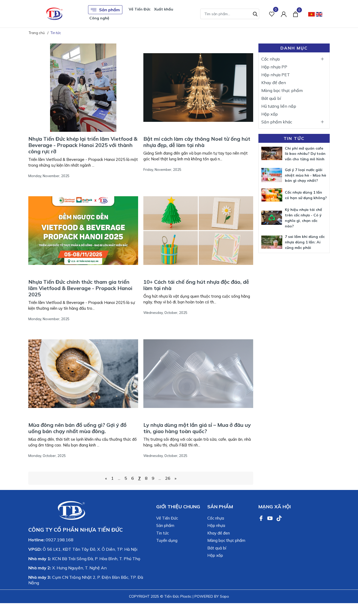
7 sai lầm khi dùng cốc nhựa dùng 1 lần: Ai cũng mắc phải (305, 242)
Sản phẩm (109, 9)
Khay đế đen (273, 82)
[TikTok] (279, 517)
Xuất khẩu (163, 9)
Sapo (224, 596)
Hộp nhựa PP (274, 66)
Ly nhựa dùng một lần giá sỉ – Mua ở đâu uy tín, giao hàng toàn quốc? (197, 428)
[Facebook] (261, 517)
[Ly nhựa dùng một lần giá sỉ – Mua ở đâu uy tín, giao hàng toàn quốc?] (198, 374)
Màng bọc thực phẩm (282, 90)
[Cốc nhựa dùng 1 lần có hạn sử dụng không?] (271, 194)
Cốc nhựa (270, 59)
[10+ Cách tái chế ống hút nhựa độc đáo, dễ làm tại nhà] (198, 231)
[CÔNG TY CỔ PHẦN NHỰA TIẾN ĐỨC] (54, 14)
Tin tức (294, 138)
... (119, 478)
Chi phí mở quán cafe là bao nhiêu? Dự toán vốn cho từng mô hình (305, 154)
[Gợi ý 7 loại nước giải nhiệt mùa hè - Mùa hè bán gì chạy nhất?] (271, 175)
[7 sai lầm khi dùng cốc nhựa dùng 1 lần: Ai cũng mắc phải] (271, 242)
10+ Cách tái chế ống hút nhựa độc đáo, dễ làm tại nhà (196, 285)
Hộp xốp (269, 114)
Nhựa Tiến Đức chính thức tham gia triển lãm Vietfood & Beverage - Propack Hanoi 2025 (80, 288)
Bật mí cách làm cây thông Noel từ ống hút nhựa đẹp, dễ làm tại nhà (196, 141)
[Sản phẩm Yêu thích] (272, 13)
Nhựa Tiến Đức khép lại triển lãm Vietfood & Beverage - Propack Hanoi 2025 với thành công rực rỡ (82, 145)
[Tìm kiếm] (255, 13)
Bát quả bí (271, 98)
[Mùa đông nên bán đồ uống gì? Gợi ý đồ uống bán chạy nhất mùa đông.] (83, 374)
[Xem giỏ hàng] (295, 13)
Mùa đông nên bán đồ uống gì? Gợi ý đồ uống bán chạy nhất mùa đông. (77, 428)
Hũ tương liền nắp (278, 106)
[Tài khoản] (283, 13)
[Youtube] (270, 517)
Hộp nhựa (216, 525)
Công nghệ (99, 18)
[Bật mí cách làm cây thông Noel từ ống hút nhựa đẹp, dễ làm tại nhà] (198, 87)
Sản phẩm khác (276, 121)
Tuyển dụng (166, 540)
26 (167, 478)
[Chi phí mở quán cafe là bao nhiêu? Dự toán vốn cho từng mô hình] (271, 153)
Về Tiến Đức (139, 9)
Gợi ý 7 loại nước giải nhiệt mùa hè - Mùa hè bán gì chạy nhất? (305, 175)
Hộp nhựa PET (275, 74)
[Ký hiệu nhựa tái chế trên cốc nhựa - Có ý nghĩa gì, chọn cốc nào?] (271, 218)
